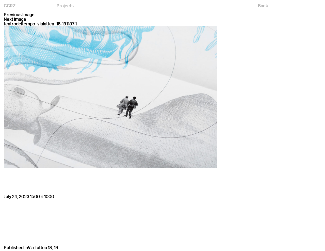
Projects (65, 5)
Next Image (15, 19)
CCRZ (9, 5)
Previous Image (19, 14)
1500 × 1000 (42, 196)
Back (263, 5)
